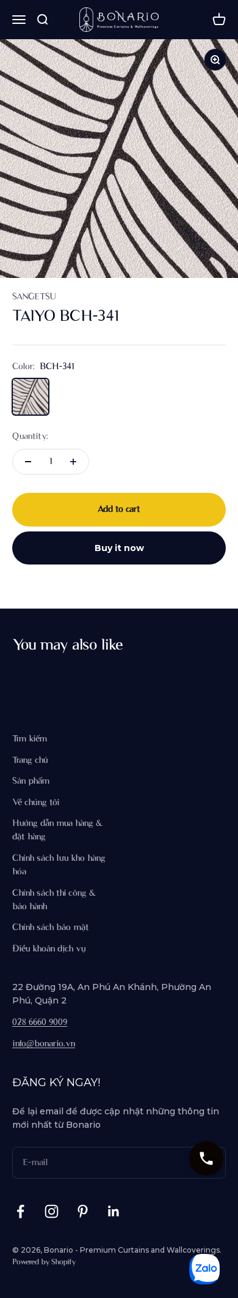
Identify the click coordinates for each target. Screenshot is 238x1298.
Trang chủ (30, 760)
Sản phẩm (30, 781)
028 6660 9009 (39, 1022)
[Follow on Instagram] (51, 1211)
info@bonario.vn (43, 1044)
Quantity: (30, 436)
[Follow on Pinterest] (82, 1211)
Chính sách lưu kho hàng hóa (59, 865)
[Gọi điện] (206, 1158)
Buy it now (119, 547)
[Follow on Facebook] (20, 1211)
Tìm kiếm (29, 739)
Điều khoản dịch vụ (48, 949)
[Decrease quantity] (28, 461)
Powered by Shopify (44, 1262)
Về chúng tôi (35, 802)
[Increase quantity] (73, 461)
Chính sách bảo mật (50, 927)
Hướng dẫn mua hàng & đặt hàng (57, 830)
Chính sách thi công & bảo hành (54, 900)
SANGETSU (34, 297)
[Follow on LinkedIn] (114, 1211)
